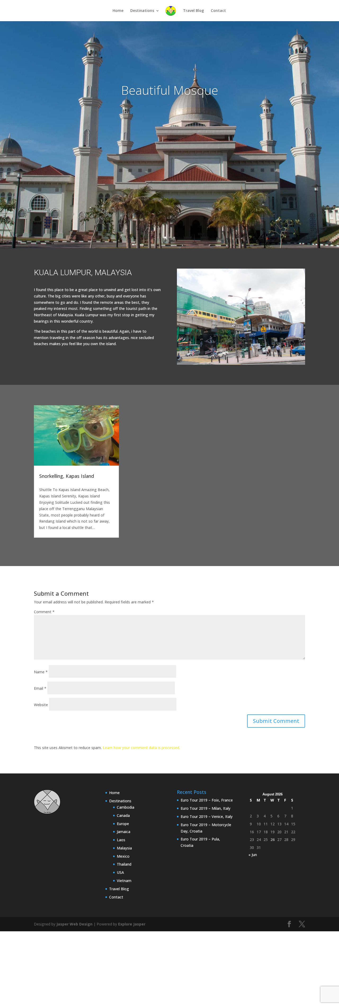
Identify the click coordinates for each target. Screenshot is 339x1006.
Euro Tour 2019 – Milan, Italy (205, 808)
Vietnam (124, 880)
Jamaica (123, 831)
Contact (218, 11)
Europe (123, 823)
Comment (44, 611)
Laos (121, 839)
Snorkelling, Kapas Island (66, 476)
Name (41, 671)
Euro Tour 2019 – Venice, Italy (207, 816)
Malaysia (124, 848)
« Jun (252, 854)
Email (40, 688)
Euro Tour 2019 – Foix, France (207, 800)
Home (118, 11)
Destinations (142, 11)
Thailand (124, 864)
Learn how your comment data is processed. (141, 747)
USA (120, 872)
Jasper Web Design (74, 924)
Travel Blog (193, 11)
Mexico (123, 856)
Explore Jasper (131, 924)
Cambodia (125, 807)
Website (41, 704)
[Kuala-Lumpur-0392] (241, 364)
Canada (123, 815)
